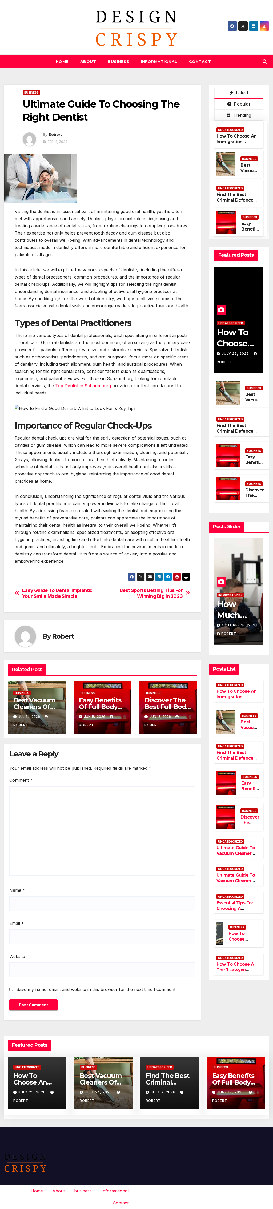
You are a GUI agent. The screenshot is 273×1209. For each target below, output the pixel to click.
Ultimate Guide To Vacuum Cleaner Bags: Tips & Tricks (236, 881)
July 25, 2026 (236, 354)
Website (17, 956)
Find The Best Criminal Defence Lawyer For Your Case (234, 202)
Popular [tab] (241, 104)
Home (62, 61)
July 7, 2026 (163, 1092)
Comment (21, 780)
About (88, 61)
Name (17, 890)
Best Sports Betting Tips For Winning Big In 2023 (151, 593)
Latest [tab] (241, 92)
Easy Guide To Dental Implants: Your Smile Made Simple (57, 593)
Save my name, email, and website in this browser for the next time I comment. (96, 989)
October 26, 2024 (240, 625)
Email (16, 923)
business (118, 61)
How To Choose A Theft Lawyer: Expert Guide (235, 970)
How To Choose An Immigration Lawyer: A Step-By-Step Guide (236, 144)
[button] (265, 61)
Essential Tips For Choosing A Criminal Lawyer (234, 908)
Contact (200, 61)
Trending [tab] (241, 115)
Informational (159, 61)
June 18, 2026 (231, 1092)
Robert (55, 134)
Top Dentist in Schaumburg (83, 385)
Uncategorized (230, 129)
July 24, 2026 (99, 1092)
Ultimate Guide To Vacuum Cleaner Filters (235, 853)
